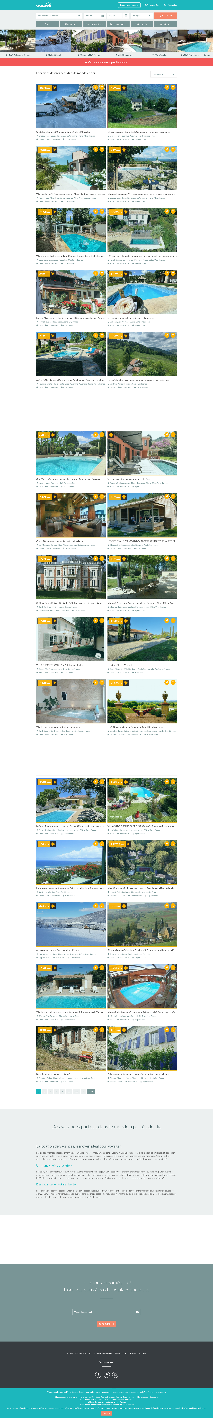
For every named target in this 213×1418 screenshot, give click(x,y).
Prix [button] (46, 24)
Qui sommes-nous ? (83, 1353)
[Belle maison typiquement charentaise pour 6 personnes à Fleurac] (88, 41)
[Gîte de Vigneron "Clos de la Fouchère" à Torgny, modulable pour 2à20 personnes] (142, 924)
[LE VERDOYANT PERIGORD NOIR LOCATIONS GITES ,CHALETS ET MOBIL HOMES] (142, 515)
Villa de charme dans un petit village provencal (58, 727)
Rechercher (166, 15)
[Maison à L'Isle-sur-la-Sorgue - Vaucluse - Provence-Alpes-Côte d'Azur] (18, 41)
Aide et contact (121, 1353)
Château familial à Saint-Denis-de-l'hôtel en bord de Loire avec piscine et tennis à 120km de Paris (82, 603)
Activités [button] (164, 24)
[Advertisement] (199, 109)
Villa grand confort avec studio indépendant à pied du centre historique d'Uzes (73, 256)
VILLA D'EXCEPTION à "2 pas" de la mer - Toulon (59, 665)
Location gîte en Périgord (119, 665)
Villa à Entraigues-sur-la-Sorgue (196, 55)
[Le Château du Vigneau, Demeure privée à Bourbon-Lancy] (142, 701)
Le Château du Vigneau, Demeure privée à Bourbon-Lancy (135, 727)
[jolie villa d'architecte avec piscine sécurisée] (195, 41)
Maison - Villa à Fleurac (90, 55)
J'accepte (106, 1413)
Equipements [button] (141, 24)
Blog (144, 1353)
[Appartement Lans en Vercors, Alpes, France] (71, 924)
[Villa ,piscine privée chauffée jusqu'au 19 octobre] (142, 292)
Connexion (172, 5)
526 (76, 1091)
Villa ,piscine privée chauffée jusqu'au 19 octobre (130, 318)
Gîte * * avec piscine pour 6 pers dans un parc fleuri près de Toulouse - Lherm (72, 479)
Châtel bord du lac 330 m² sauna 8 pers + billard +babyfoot (63, 131)
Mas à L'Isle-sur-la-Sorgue (19, 55)
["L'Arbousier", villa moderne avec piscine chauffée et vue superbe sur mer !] (142, 230)
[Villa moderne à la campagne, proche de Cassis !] (124, 41)
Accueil (70, 1353)
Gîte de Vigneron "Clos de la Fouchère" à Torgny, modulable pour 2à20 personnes (146, 950)
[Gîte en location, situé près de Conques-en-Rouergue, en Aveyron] (142, 106)
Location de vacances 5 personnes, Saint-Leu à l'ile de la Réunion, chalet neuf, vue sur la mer (79, 888)
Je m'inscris (107, 1323)
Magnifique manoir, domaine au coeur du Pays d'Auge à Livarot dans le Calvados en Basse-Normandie (155, 888)
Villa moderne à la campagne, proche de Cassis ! (130, 479)
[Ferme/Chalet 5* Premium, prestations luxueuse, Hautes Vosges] (142, 354)
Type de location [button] (94, 24)
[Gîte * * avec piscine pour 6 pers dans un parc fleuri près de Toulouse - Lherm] (71, 453)
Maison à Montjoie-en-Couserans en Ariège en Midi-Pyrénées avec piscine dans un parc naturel (153, 1012)
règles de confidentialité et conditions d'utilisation (186, 1408)
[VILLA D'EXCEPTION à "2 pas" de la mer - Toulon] (71, 639)
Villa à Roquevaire (125, 55)
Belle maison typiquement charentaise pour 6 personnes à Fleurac (139, 1074)
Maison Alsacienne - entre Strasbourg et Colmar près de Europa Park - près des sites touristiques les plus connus (89, 318)
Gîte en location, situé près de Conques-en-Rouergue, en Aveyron (138, 131)
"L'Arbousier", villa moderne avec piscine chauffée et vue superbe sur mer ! (142, 256)
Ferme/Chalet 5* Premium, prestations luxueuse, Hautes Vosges (138, 379)
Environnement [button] (117, 24)
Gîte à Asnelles (160, 55)
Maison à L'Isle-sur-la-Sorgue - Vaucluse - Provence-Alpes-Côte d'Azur (140, 603)
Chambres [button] (70, 24)
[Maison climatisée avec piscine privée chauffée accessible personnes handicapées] (71, 800)
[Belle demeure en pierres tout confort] (71, 1048)
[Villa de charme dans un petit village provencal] (71, 701)
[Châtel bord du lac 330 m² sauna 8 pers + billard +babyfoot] (53, 41)
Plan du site (135, 1353)
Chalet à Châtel (54, 55)
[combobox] (142, 15)
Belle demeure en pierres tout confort (54, 1074)
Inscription (154, 5)
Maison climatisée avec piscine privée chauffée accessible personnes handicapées (75, 826)
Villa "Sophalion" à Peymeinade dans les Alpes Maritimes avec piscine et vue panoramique (78, 194)
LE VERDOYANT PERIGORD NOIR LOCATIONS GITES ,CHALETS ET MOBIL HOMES (149, 541)
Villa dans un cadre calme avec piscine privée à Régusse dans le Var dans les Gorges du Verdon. (81, 1012)
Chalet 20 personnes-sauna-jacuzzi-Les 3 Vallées (59, 541)
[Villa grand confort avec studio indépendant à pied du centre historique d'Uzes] (71, 230)
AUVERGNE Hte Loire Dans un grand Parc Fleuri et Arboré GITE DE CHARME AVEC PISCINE (81, 379)
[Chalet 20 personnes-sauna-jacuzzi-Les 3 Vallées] (71, 515)
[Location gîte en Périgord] (142, 639)
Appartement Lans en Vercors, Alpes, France (57, 950)
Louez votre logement (129, 5)
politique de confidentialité (99, 1397)
